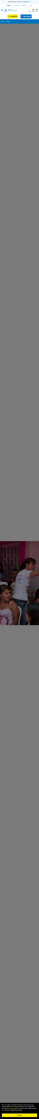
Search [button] (29, 11)
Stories (8, 21)
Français (16, 5)
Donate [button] (33, 11)
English (9, 5)
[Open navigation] (2, 10)
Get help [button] (27, 16)
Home (3, 21)
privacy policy (14, 1108)
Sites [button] (37, 11)
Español (24, 5)
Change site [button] (25, 2)
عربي (30, 5)
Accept (19, 1115)
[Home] (10, 10)
